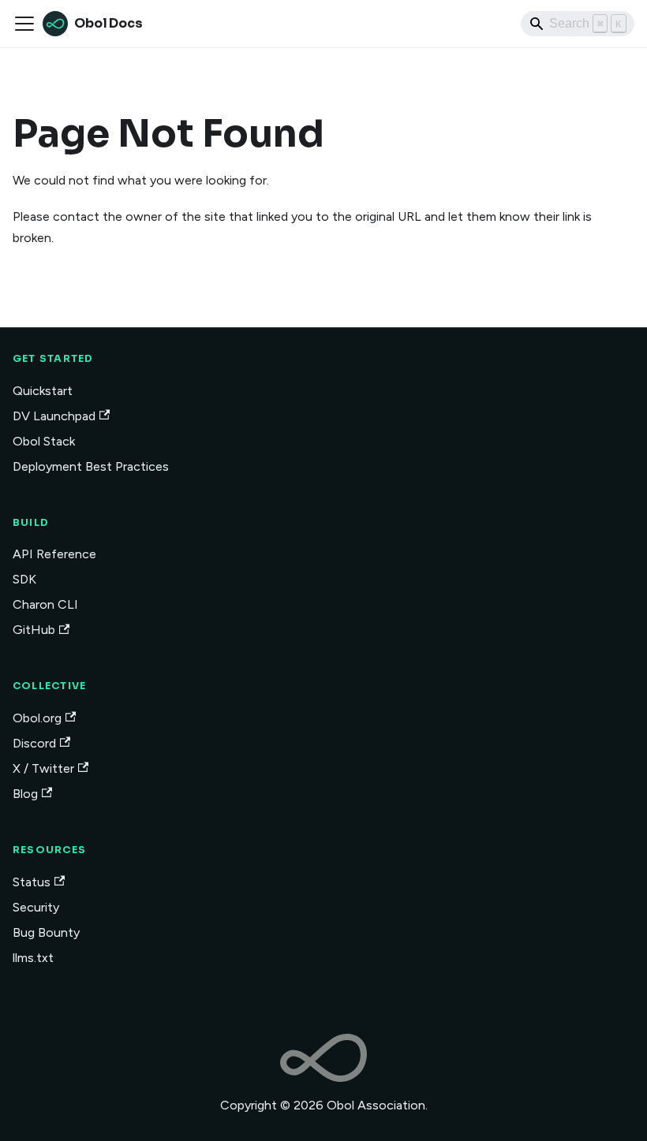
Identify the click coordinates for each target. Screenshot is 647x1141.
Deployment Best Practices (91, 466)
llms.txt (33, 957)
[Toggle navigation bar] (24, 23)
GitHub (34, 629)
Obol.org (37, 717)
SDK (24, 579)
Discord (34, 743)
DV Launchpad (54, 415)
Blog (25, 793)
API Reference (54, 553)
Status (31, 881)
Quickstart (43, 390)
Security (36, 907)
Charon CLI (45, 604)
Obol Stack (44, 441)
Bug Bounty (46, 932)
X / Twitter (43, 768)
